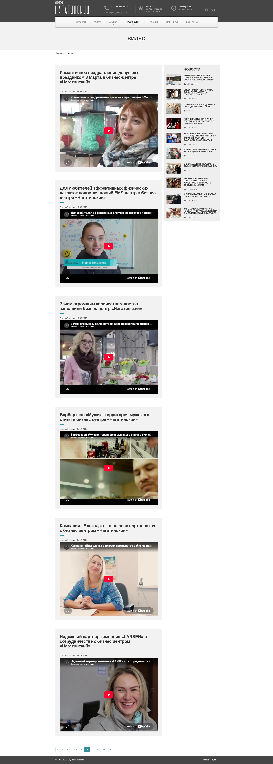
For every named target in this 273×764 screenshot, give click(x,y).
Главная (81, 22)
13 (104, 749)
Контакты (192, 22)
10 (86, 749)
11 (92, 749)
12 (98, 749)
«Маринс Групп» (210, 760)
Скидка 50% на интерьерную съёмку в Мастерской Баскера (200, 165)
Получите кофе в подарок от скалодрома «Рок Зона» (199, 105)
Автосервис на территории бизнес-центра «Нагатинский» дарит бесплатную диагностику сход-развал (200, 136)
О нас (97, 22)
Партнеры (172, 22)
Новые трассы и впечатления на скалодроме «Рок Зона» (200, 150)
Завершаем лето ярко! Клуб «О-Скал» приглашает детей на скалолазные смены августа (200, 211)
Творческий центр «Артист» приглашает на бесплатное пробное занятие (199, 121)
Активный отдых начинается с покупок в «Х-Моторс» (200, 195)
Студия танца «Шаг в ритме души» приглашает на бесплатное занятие (198, 92)
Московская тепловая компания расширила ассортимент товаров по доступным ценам (197, 181)
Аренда (113, 22)
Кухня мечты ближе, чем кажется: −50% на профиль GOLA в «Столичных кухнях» (199, 77)
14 (110, 749)
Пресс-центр (133, 22)
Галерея (153, 22)
